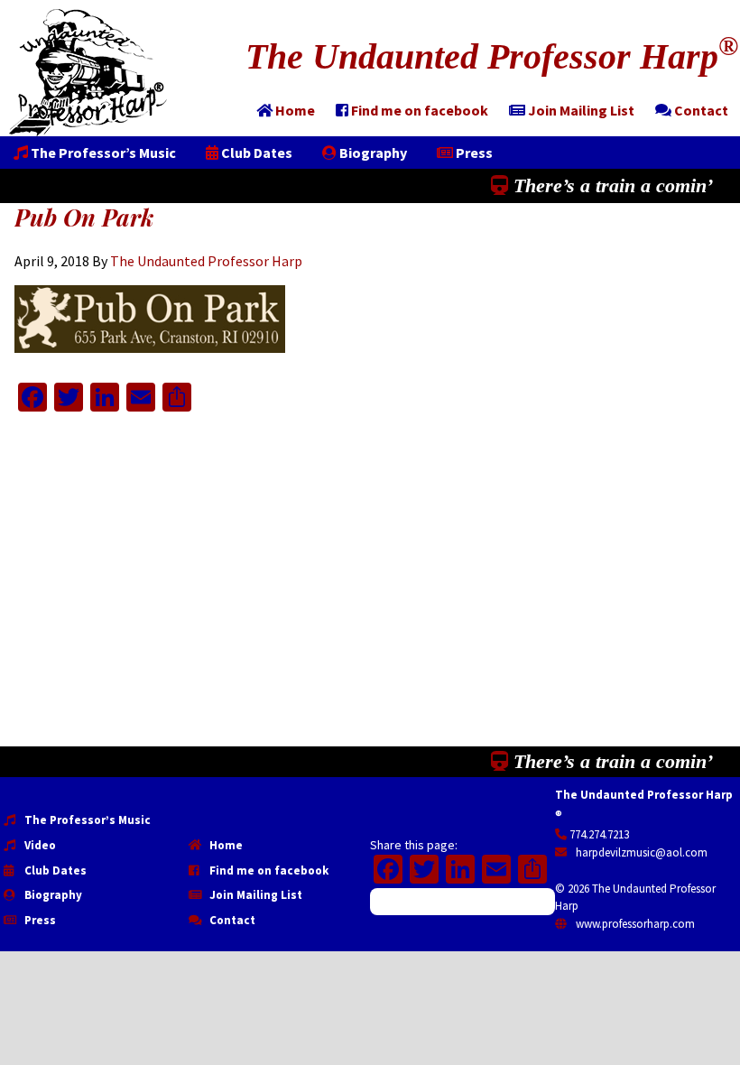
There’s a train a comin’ (610, 185)
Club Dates (54, 870)
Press (39, 920)
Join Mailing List (254, 895)
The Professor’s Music (86, 820)
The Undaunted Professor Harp (491, 56)
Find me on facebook (267, 870)
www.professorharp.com (634, 923)
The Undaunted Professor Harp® (88, 72)
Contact (231, 920)
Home (225, 845)
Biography (52, 895)
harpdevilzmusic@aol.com (640, 852)
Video (39, 845)
